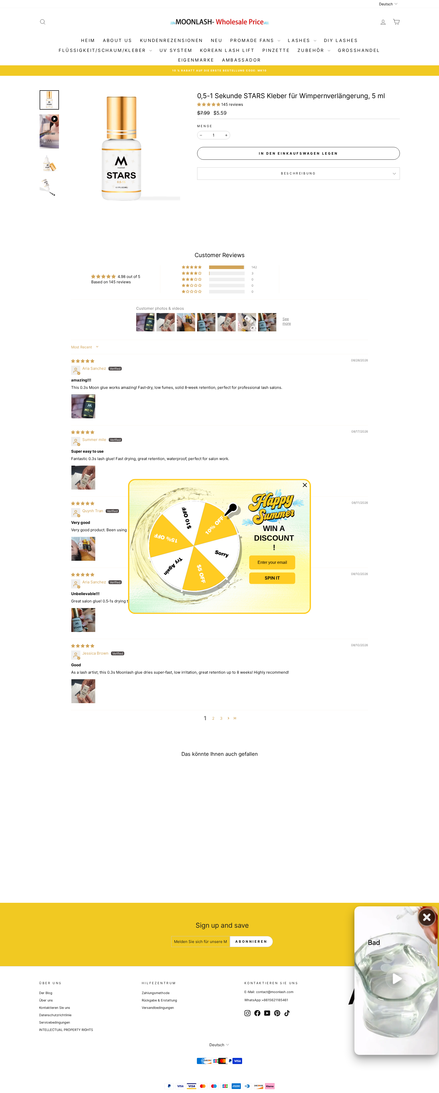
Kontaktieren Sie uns (54, 1008)
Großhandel (359, 50)
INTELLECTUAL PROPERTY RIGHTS (66, 1030)
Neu (217, 40)
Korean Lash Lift (227, 50)
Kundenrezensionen (171, 40)
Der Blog (45, 993)
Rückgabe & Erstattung (159, 1000)
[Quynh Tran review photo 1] (83, 549)
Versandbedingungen (158, 1008)
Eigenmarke (196, 60)
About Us (117, 40)
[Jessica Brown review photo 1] (83, 691)
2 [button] (213, 718)
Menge (205, 126)
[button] (209, 104)
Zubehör (311, 50)
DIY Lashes (341, 40)
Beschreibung (298, 173)
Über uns (46, 1000)
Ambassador (241, 60)
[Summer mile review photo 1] (83, 477)
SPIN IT (272, 578)
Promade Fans (253, 40)
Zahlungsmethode (155, 993)
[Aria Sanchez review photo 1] (83, 406)
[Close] (305, 485)
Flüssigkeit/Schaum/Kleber (103, 50)
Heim (88, 40)
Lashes (300, 40)
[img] (82, 361)
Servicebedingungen (54, 1022)
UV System (176, 50)
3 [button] (221, 718)
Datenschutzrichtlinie (55, 1015)
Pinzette (276, 50)
